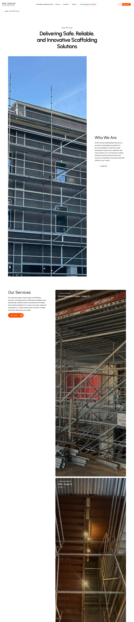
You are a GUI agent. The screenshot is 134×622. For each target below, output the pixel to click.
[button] (102, 166)
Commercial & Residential (65, 293)
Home (6, 11)
